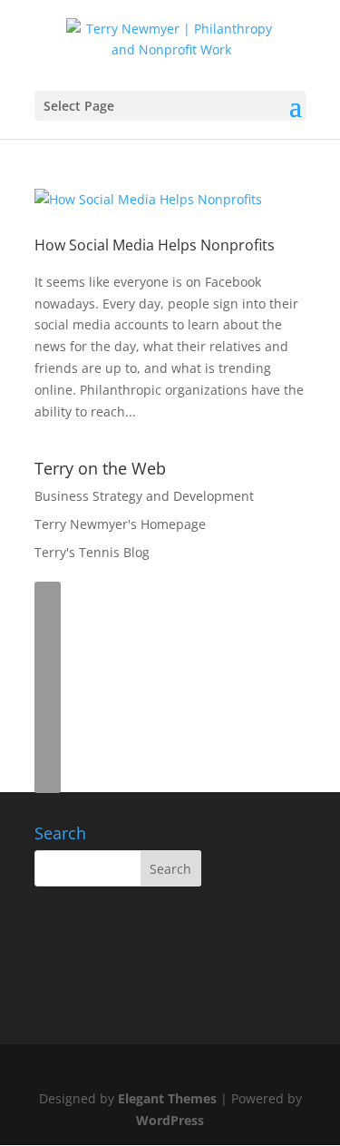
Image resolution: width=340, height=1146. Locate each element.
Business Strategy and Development (144, 495)
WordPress (170, 1120)
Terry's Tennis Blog (92, 552)
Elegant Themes (167, 1098)
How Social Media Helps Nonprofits (154, 245)
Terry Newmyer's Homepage (120, 524)
